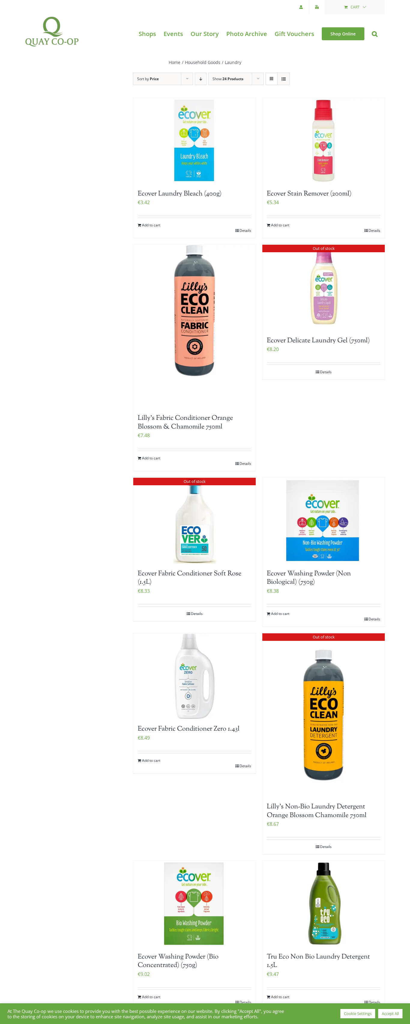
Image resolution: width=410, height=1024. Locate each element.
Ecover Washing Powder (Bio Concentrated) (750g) (178, 961)
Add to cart (151, 225)
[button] (375, 33)
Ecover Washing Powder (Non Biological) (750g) (309, 578)
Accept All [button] (390, 1013)
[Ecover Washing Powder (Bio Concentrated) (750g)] (194, 904)
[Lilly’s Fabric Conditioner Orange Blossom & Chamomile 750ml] (194, 326)
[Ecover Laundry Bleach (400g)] (194, 141)
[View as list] (283, 79)
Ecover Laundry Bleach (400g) (180, 194)
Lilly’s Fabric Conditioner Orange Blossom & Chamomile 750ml (185, 423)
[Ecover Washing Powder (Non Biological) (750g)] (323, 521)
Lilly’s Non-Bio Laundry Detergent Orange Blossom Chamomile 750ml (316, 811)
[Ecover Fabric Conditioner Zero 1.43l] (194, 676)
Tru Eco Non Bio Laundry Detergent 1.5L (318, 961)
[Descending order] (201, 79)
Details (245, 230)
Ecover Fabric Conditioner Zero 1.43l (189, 729)
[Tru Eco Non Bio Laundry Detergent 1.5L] (323, 904)
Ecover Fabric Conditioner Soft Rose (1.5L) (189, 578)
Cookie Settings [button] (358, 1013)
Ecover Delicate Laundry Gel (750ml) (318, 341)
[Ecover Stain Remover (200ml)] (323, 141)
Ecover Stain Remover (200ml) (309, 194)
